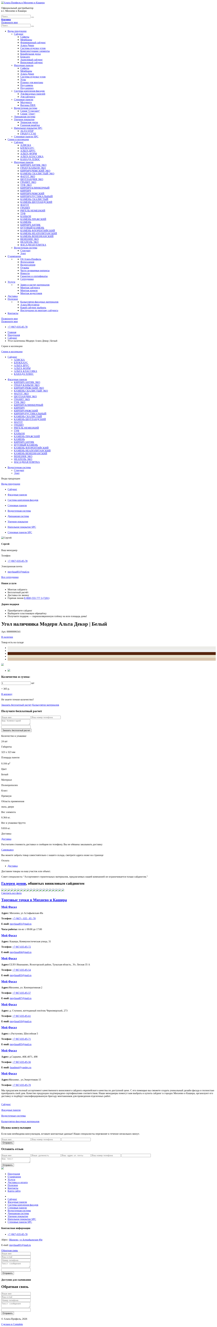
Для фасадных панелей (32, 93)
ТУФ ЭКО (26, 185)
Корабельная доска (30, 54)
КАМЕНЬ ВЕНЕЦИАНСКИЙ (37, 236)
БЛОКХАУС (27, 148)
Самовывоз (7, 849)
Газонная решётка (30, 125)
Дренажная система (24, 116)
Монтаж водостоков (31, 293)
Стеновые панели (23, 99)
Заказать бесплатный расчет (16, 705)
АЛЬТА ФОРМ (28, 153)
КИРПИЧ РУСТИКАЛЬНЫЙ (36, 196)
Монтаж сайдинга (30, 287)
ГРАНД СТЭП (28, 133)
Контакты (13, 313)
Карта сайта (14, 1191)
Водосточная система (25, 108)
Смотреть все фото (11, 893)
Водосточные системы (13, 1115)
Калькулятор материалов (45, 705)
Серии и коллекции (18, 139)
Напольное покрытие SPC (28, 128)
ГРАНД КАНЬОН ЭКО (33, 168)
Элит (23, 253)
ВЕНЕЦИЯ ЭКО (29, 239)
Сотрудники (27, 279)
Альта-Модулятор (29, 304)
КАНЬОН (25, 216)
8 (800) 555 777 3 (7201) (36, 598)
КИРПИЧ (25, 190)
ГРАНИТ (25, 207)
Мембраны (26, 39)
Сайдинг (19, 34)
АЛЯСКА (25, 145)
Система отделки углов (33, 48)
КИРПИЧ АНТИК (30, 225)
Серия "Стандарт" (30, 111)
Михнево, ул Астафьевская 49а (25, 1239)
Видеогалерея (27, 264)
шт (32, 683)
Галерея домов (13, 883)
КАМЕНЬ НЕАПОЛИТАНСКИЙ (38, 233)
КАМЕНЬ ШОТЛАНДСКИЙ (36, 202)
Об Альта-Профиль (30, 259)
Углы (23, 79)
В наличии (7, 637)
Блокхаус (25, 56)
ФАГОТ (24, 205)
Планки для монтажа (31, 82)
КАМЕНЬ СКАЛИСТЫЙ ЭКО (37, 173)
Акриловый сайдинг (31, 59)
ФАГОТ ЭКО (27, 176)
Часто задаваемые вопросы (35, 270)
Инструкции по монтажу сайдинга (39, 310)
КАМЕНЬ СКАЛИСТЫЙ (34, 199)
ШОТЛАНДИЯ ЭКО (31, 179)
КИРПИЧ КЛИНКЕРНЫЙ (35, 187)
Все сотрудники (10, 577)
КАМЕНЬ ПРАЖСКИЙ (33, 219)
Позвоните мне (9, 22)
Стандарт (25, 250)
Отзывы (24, 267)
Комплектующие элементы (35, 51)
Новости (25, 273)
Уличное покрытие (24, 119)
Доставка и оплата (18, 1182)
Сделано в (12, 1324)
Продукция (14, 335)
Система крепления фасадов (29, 91)
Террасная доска (29, 122)
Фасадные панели (23, 65)
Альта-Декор (27, 45)
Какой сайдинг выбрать (33, 307)
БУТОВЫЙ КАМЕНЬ (32, 227)
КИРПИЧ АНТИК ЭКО (33, 165)
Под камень (26, 85)
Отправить (8, 1143)
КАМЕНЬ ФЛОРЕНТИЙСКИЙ (37, 230)
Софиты (24, 36)
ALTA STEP (27, 131)
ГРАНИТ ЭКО (28, 182)
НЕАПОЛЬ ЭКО (29, 242)
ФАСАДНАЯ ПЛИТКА (33, 244)
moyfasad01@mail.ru (18, 571)
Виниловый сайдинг (31, 62)
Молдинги (26, 102)
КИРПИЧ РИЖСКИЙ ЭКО (35, 170)
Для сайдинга (27, 96)
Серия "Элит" (27, 113)
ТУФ (23, 213)
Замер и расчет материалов (35, 284)
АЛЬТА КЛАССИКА (32, 156)
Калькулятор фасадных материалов (39, 301)
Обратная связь (9, 1250)
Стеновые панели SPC (26, 136)
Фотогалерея (27, 262)
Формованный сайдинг (33, 42)
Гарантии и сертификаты (34, 276)
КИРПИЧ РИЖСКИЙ (32, 193)
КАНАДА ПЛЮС (30, 159)
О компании (14, 256)
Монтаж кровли (29, 290)
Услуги (11, 282)
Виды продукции (17, 31)
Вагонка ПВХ (28, 105)
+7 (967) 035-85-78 (17, 326)
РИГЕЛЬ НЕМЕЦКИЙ (32, 210)
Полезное (13, 299)
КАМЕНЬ (25, 222)
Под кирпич (27, 88)
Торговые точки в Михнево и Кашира (34, 900)
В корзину (6, 694)
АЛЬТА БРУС (28, 150)
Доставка (13, 296)
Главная (12, 332)
